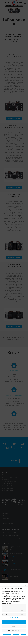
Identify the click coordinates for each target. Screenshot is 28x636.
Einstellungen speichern (14, 630)
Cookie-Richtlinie (7, 634)
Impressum (23, 634)
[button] (25, 585)
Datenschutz (16, 634)
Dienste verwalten (13, 617)
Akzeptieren (14, 622)
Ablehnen (14, 626)
